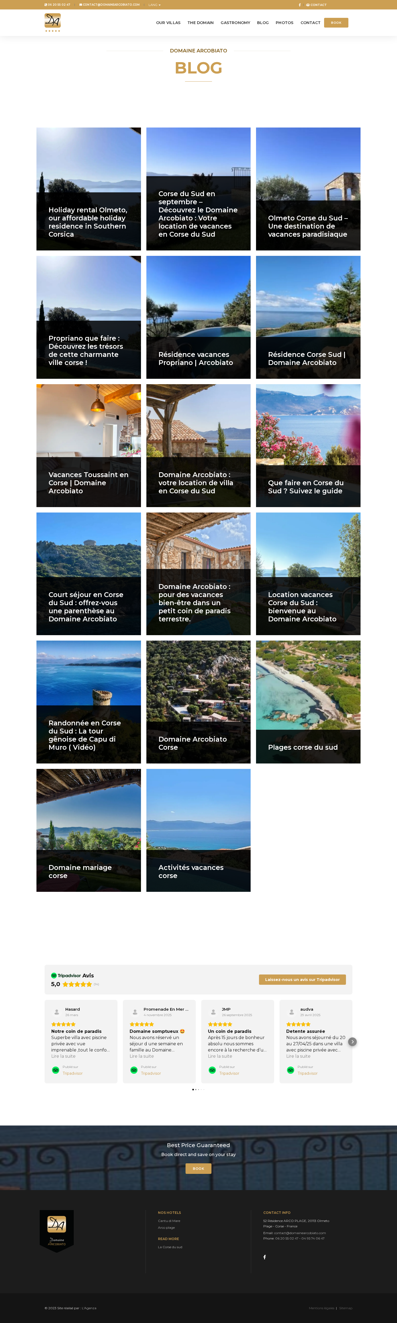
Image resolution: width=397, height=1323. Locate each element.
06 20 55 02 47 (58, 4)
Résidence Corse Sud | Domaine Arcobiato (307, 358)
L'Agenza (89, 1308)
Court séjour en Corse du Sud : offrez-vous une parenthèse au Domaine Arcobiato (86, 607)
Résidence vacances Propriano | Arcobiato (196, 358)
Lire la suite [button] (63, 1056)
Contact (318, 5)
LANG (153, 5)
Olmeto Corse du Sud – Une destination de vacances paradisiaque (308, 226)
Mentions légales (321, 1308)
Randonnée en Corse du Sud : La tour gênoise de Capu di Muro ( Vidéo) (85, 735)
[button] (44, 1041)
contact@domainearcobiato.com (111, 4)
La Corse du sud (170, 1247)
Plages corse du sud (303, 747)
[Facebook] (299, 5)
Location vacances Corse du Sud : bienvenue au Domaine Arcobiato (302, 607)
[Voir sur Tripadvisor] (56, 1012)
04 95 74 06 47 (313, 1238)
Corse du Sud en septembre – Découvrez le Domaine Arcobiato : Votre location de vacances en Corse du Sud (198, 214)
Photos (284, 22)
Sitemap (345, 1308)
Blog (263, 22)
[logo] (53, 22)
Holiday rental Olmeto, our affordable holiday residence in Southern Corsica (88, 222)
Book (336, 23)
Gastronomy (235, 22)
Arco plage (166, 1227)
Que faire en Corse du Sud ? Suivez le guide (306, 487)
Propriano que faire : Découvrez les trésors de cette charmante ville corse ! (86, 350)
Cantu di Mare (169, 1221)
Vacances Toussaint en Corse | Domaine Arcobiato (89, 483)
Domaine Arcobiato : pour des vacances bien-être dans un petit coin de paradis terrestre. (195, 602)
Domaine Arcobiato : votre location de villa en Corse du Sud (196, 483)
